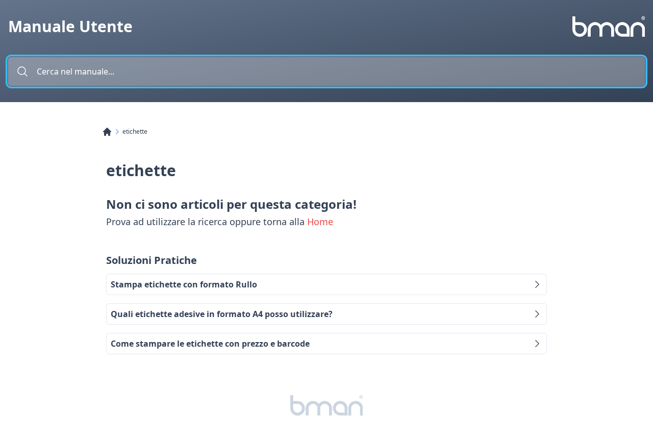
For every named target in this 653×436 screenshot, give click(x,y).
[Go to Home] (112, 132)
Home (320, 221)
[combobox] (326, 71)
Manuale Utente (70, 26)
